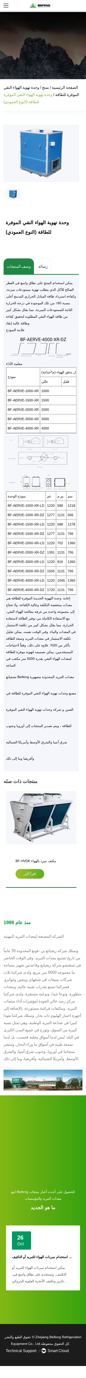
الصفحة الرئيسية (65, 87)
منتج (45, 87)
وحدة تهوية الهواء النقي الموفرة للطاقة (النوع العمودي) (37, 862)
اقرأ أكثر (30, 874)
